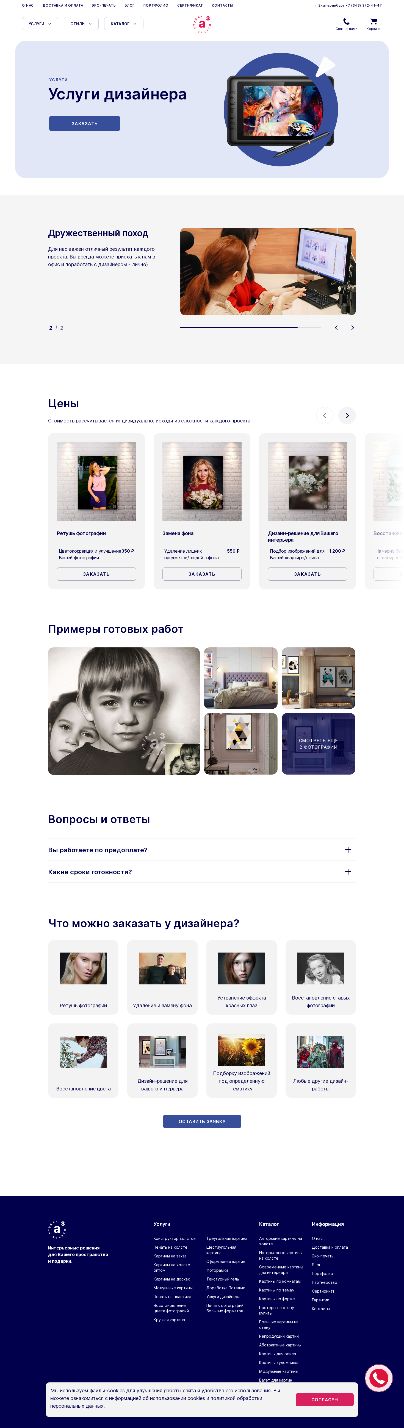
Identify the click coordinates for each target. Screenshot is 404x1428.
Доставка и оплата (63, 5)
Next (352, 327)
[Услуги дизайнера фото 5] (241, 678)
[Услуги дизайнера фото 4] (318, 678)
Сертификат (190, 5)
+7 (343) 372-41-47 (363, 5)
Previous (336, 327)
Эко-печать (104, 5)
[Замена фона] (202, 481)
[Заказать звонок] (379, 1378)
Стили (77, 23)
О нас (28, 5)
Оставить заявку (202, 1121)
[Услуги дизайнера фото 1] (124, 711)
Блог (130, 5)
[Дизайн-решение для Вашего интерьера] (307, 481)
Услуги (36, 23)
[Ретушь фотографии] (96, 481)
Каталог (120, 23)
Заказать (85, 123)
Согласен (324, 1399)
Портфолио (155, 5)
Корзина (374, 29)
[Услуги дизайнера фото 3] (241, 744)
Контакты (222, 5)
